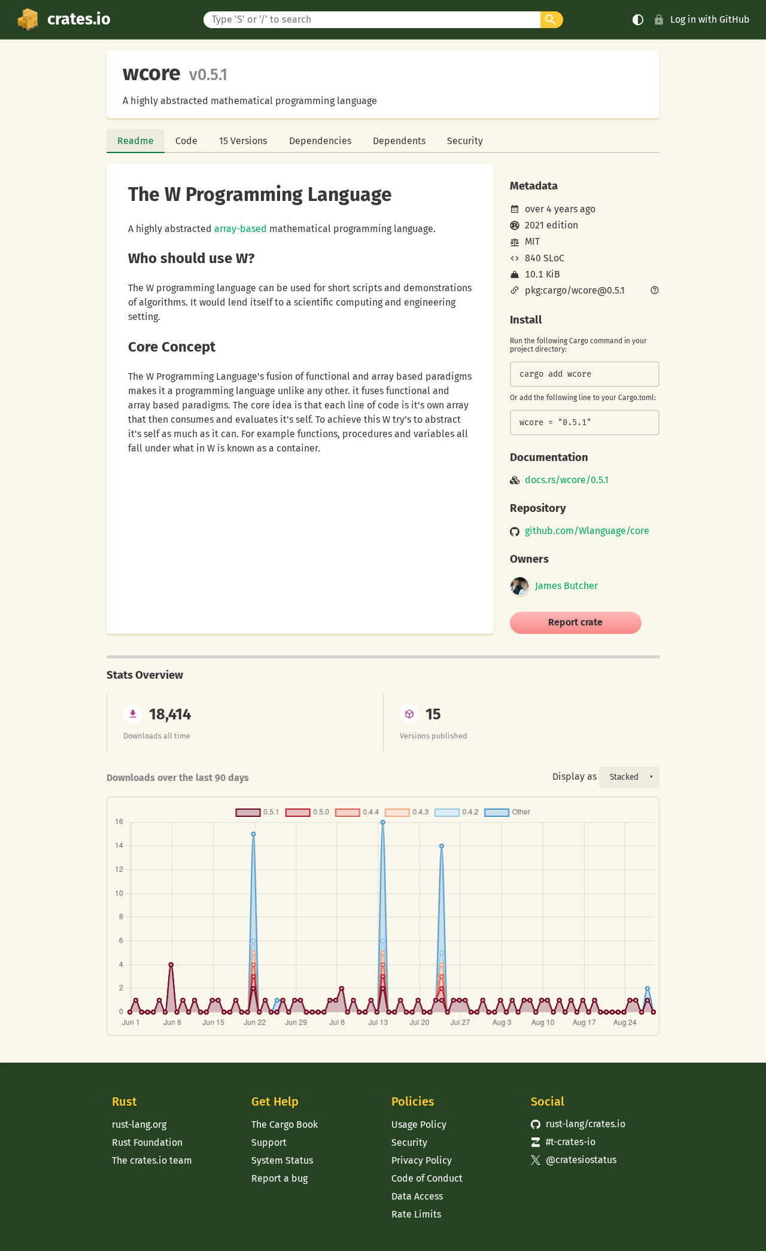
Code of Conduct (427, 1178)
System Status (282, 1160)
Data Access (417, 1196)
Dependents (399, 141)
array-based (240, 228)
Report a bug (279, 1178)
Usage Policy (418, 1124)
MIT (532, 241)
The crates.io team (152, 1160)
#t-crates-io (563, 1142)
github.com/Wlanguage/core (587, 531)
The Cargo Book (284, 1124)
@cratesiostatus (573, 1159)
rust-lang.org (139, 1124)
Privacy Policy (421, 1160)
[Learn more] (654, 291)
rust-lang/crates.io (578, 1124)
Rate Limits (416, 1214)
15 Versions (243, 141)
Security (465, 141)
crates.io (79, 19)
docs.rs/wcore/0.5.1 (567, 480)
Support (269, 1142)
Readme (135, 141)
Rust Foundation (147, 1142)
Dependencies (320, 141)
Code (186, 141)
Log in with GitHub (710, 19)
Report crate (575, 622)
